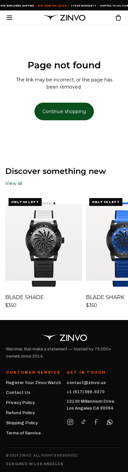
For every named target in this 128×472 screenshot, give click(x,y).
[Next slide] (115, 252)
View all (13, 183)
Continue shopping (64, 111)
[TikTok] (83, 422)
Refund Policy (20, 413)
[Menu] (9, 17)
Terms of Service (23, 433)
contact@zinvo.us (86, 382)
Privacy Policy (20, 402)
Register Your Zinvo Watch (33, 382)
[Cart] (118, 17)
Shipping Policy (22, 423)
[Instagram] (70, 422)
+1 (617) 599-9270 (86, 392)
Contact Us (18, 392)
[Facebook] (96, 422)
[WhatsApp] (109, 422)
